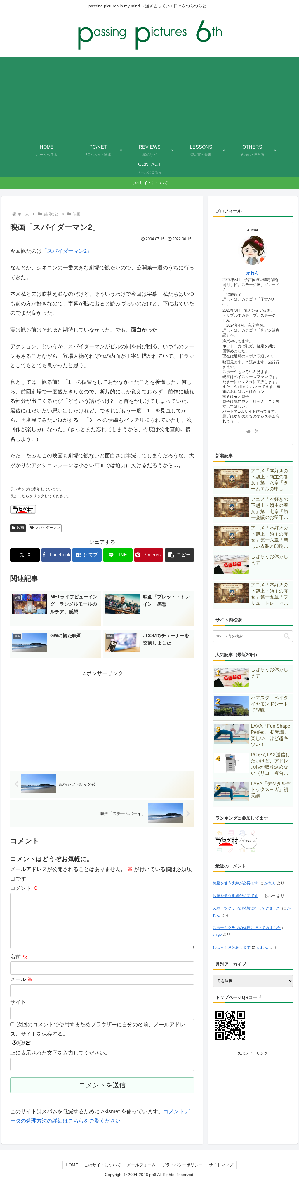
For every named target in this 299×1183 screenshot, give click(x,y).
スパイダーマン (47, 528)
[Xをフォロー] (256, 431)
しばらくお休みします (232, 947)
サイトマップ (221, 1165)
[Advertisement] (149, 98)
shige (217, 934)
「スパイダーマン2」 (67, 251)
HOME (72, 1165)
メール (21, 979)
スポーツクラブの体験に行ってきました (247, 908)
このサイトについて (102, 1165)
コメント (24, 888)
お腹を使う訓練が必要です (235, 883)
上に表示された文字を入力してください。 (60, 1053)
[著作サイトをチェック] (248, 431)
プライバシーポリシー (182, 1165)
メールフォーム (141, 1165)
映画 (20, 528)
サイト (18, 1002)
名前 (18, 957)
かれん (252, 273)
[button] (179, 555)
